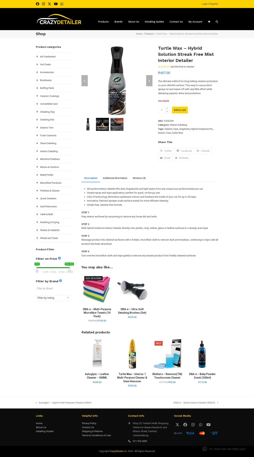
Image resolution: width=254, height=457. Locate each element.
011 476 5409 (140, 441)
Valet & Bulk (46, 214)
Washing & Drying (49, 222)
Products (149, 34)
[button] (166, 151)
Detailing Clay (47, 111)
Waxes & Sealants (50, 230)
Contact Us (88, 427)
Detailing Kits (47, 119)
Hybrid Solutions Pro (202, 129)
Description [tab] (90, 178)
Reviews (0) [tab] (139, 178)
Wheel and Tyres (49, 238)
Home (139, 34)
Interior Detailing (178, 124)
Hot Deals (45, 64)
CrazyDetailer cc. (118, 451)
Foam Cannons (48, 135)
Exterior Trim (46, 127)
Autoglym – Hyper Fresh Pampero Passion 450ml (63, 403)
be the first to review (182, 66)
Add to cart (180, 110)
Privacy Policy (89, 423)
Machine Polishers (50, 159)
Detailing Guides (45, 431)
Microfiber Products (50, 182)
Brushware (46, 80)
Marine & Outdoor (49, 167)
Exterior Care (171, 129)
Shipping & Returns (92, 431)
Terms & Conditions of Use (96, 435)
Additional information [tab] (115, 178)
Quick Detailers (48, 198)
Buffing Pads (47, 88)
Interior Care (164, 132)
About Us (41, 427)
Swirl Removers (48, 206)
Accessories (47, 72)
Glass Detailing (48, 143)
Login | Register (210, 4)
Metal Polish (46, 174)
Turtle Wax (177, 132)
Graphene (184, 129)
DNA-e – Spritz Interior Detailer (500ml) (194, 403)
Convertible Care (49, 103)
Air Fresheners (48, 56)
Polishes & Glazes (50, 190)
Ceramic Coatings (49, 96)
